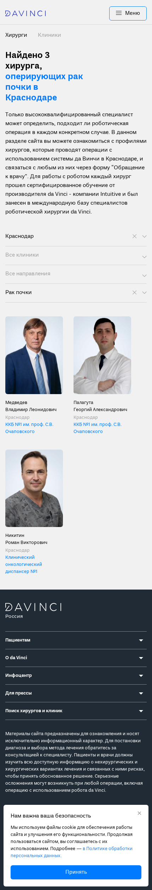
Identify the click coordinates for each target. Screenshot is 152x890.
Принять (76, 872)
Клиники (49, 35)
